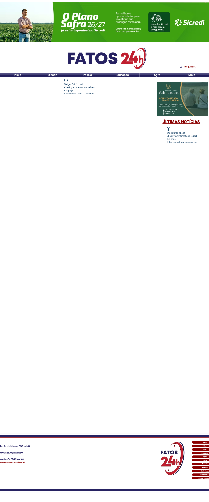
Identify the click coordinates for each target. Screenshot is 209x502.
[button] (182, 99)
